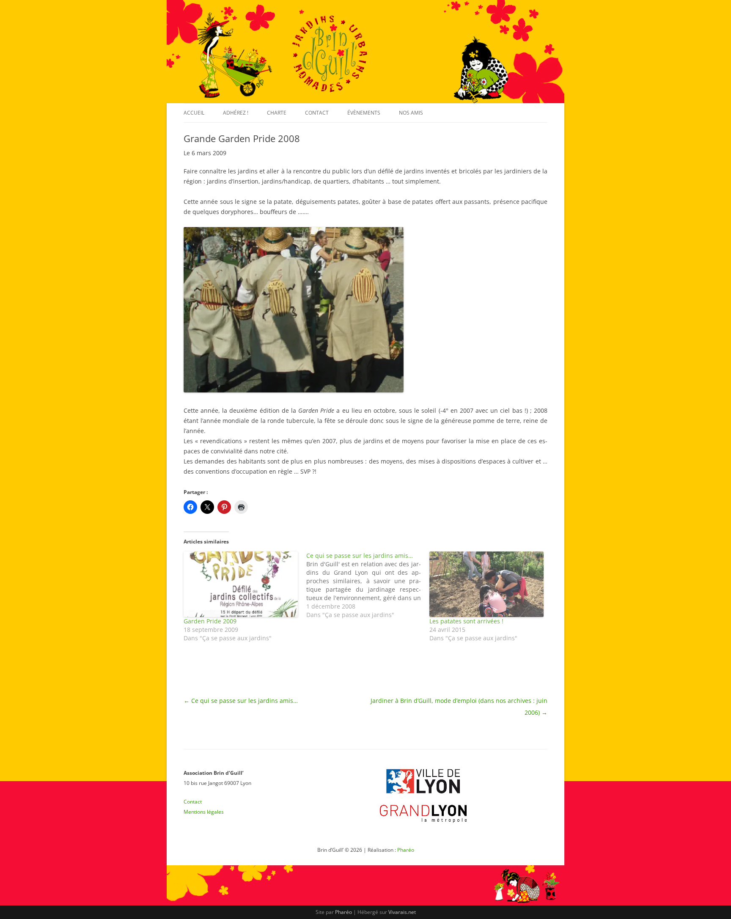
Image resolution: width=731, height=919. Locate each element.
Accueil (194, 112)
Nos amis (411, 112)
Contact (317, 112)
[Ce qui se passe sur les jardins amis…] (367, 585)
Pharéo (405, 849)
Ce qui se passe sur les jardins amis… (241, 701)
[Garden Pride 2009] (241, 584)
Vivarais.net (402, 912)
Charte (276, 112)
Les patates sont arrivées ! (466, 621)
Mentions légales (204, 811)
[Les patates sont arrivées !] (486, 584)
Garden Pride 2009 (210, 621)
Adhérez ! (235, 112)
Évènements (363, 112)
